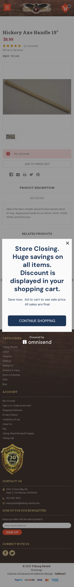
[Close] (67, 243)
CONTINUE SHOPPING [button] (37, 320)
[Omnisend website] (37, 340)
